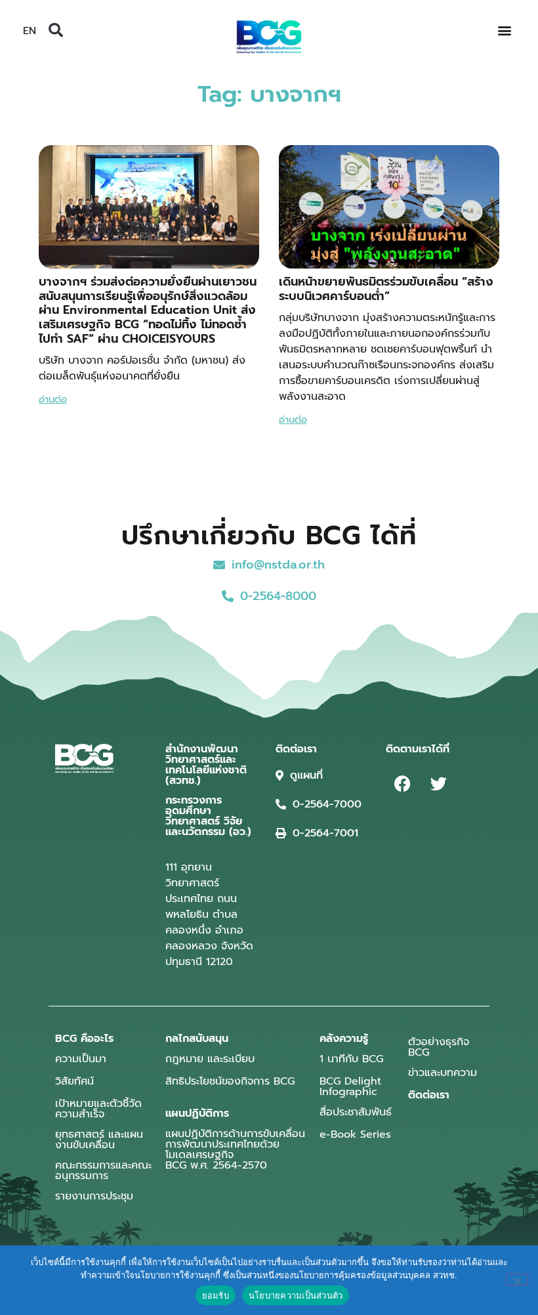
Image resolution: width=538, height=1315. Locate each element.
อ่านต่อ (53, 399)
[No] (517, 1279)
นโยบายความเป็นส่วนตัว (296, 1295)
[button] (56, 30)
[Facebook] (402, 783)
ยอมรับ (215, 1295)
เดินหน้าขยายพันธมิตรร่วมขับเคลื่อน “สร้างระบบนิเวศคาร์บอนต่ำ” (386, 288)
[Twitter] (438, 783)
